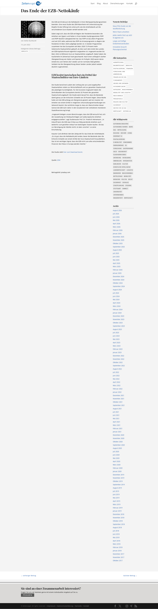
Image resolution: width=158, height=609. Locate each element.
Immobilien (117, 161)
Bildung (116, 133)
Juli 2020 (116, 451)
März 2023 (116, 346)
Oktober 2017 (118, 560)
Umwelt (125, 188)
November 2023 (118, 319)
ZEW (58, 160)
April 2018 (116, 541)
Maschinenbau (127, 89)
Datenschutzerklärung (65, 606)
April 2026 (116, 223)
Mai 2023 (116, 339)
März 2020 (116, 465)
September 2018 (119, 524)
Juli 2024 (116, 293)
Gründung (117, 157)
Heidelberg (127, 157)
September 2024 (119, 286)
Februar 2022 (117, 389)
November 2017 (118, 557)
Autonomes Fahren (120, 127)
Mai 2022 (116, 379)
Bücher (123, 133)
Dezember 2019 (118, 475)
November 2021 (118, 399)
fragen (27, 595)
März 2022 (116, 385)
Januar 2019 (117, 511)
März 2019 (116, 504)
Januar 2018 (117, 551)
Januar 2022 (117, 392)
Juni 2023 (116, 336)
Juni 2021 (116, 415)
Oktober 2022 (118, 362)
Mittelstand (117, 176)
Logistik (130, 170)
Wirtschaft (117, 111)
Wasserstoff (118, 198)
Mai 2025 (116, 260)
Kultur (125, 164)
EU (126, 145)
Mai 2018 (116, 537)
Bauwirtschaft (118, 65)
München (116, 179)
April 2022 (116, 382)
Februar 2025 (117, 270)
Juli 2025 (116, 253)
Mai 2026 (116, 220)
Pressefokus (118, 99)
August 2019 (117, 488)
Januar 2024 (117, 313)
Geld (115, 151)
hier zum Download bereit (73, 152)
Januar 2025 (117, 273)
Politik (124, 179)
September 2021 (119, 405)
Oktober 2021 (118, 402)
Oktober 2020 (118, 442)
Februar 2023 (117, 349)
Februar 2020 (117, 468)
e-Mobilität (117, 142)
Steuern (128, 185)
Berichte (24, 51)
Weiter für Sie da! (119, 108)
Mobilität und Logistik (121, 92)
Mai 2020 (116, 458)
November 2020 (118, 438)
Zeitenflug (127, 111)
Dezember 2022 (118, 356)
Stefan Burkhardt (30, 41)
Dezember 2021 (118, 395)
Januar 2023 (117, 352)
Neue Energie (118, 95)
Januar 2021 (117, 432)
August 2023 (117, 329)
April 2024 (116, 303)
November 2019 (118, 478)
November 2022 (118, 359)
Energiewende (118, 145)
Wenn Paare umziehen (121, 32)
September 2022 (119, 366)
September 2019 (119, 484)
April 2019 (116, 501)
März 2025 (116, 266)
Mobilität (127, 176)
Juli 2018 (116, 531)
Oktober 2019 (118, 481)
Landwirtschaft (119, 170)
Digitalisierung (119, 68)
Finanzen (129, 68)
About (105, 4)
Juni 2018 (116, 534)
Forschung (117, 148)
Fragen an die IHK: (120, 77)
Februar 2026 (117, 230)
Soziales (126, 182)
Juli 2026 (116, 214)
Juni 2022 (116, 375)
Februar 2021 (117, 428)
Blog (99, 4)
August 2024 (117, 290)
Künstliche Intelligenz (121, 167)
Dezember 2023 (118, 316)
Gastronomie (128, 148)
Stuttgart (117, 188)
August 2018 (117, 527)
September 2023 (119, 326)
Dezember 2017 (118, 554)
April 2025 (116, 263)
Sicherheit (117, 105)
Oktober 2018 (118, 521)
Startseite (78, 606)
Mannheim (117, 173)
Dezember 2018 (118, 514)
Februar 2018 (117, 547)
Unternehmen (118, 195)
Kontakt (129, 4)
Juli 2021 (116, 412)
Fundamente (117, 80)
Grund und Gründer (120, 83)
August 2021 (117, 409)
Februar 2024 (117, 309)
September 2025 (119, 247)
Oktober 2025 (118, 243)
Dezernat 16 (117, 136)
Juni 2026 (116, 217)
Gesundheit (122, 151)
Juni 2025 (116, 257)
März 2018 (116, 544)
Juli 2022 (116, 372)
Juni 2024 (116, 296)
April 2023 (116, 342)
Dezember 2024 (118, 276)
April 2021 (116, 422)
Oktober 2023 (118, 323)
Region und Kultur (120, 102)
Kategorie (117, 89)
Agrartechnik (118, 62)
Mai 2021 (116, 418)
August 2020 (117, 448)
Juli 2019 (116, 491)
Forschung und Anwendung (119, 73)
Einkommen (127, 142)
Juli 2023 (116, 332)
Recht (130, 179)
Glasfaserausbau (119, 154)
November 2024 (118, 280)
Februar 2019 (117, 508)
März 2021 (116, 425)
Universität (117, 191)
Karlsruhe (117, 164)
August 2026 (117, 210)
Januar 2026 (117, 233)
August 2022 (117, 369)
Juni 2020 (116, 455)
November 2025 (118, 240)
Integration (127, 161)
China (130, 133)
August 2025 (117, 250)
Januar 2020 (117, 471)
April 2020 (116, 461)
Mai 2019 (116, 498)
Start (93, 4)
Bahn (131, 127)
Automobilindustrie (120, 124)
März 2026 (116, 227)
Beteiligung (122, 130)
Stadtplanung (118, 185)
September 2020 (119, 445)
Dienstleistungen (117, 4)
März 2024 (116, 306)
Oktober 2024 (118, 283)
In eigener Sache (119, 86)
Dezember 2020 (118, 435)
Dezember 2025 (118, 237)
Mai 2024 (116, 299)
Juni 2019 (116, 494)
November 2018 (118, 518)
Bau (114, 130)
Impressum (51, 606)
